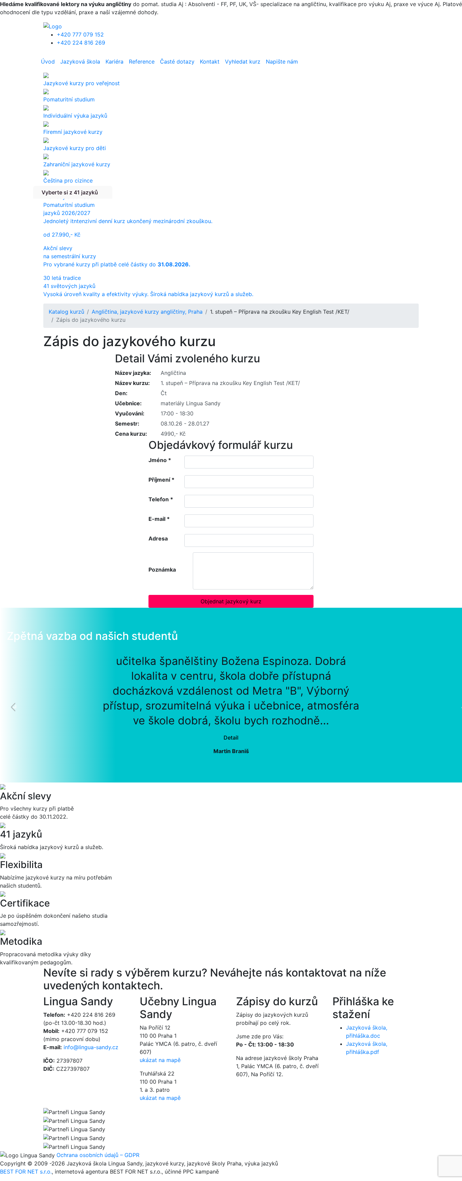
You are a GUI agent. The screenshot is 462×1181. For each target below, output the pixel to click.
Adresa (158, 538)
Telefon (160, 499)
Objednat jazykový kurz (231, 601)
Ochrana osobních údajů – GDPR (97, 1155)
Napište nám (282, 61)
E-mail (159, 518)
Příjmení (161, 479)
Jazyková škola (80, 61)
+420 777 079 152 (80, 34)
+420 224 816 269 (81, 42)
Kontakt (210, 61)
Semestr (126, 423)
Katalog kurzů (66, 311)
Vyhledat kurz (242, 61)
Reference (142, 61)
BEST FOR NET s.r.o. (26, 1171)
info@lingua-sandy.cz (91, 1047)
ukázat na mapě (160, 1060)
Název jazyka (132, 372)
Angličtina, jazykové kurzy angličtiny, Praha (147, 311)
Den (120, 393)
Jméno (159, 460)
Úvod (48, 61)
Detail (231, 737)
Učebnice (127, 403)
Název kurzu (131, 383)
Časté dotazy (177, 61)
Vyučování (129, 413)
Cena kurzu (130, 433)
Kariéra (114, 61)
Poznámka (162, 569)
